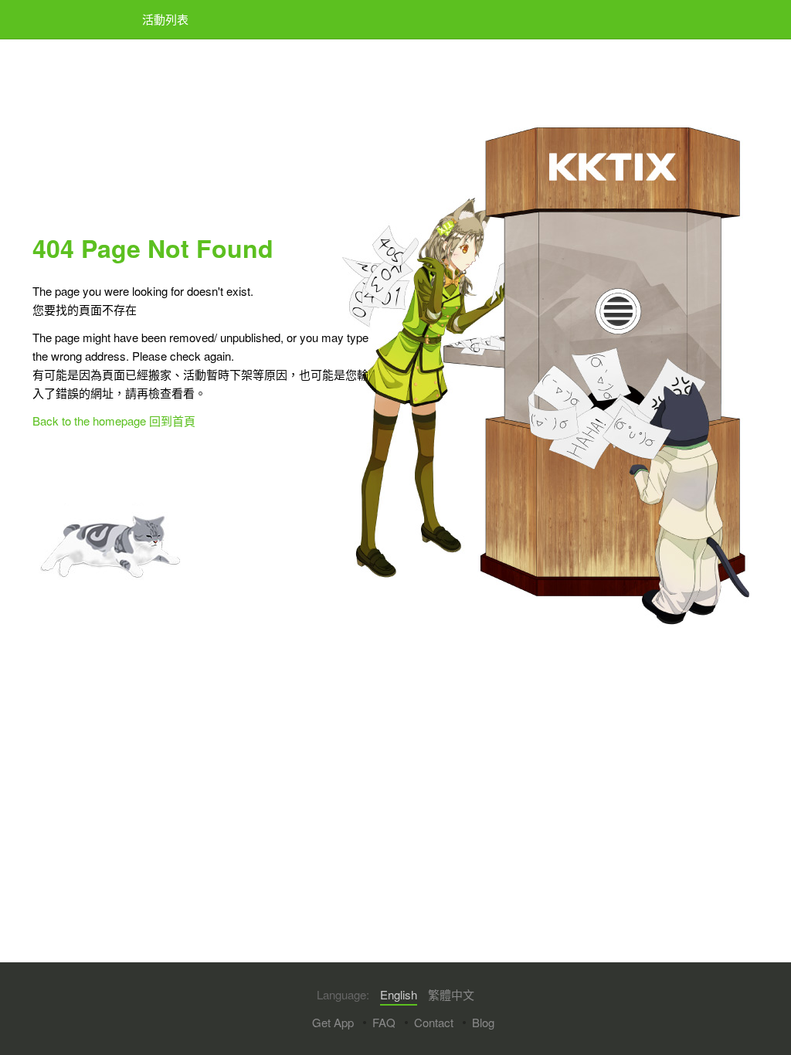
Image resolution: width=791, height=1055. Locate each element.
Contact (433, 1022)
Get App (333, 1022)
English (398, 994)
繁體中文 (451, 994)
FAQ (384, 1022)
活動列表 (165, 19)
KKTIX (71, 19)
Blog (483, 1022)
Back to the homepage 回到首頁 (113, 420)
